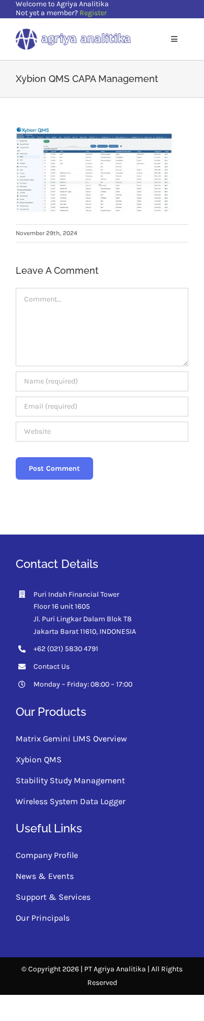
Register (93, 12)
